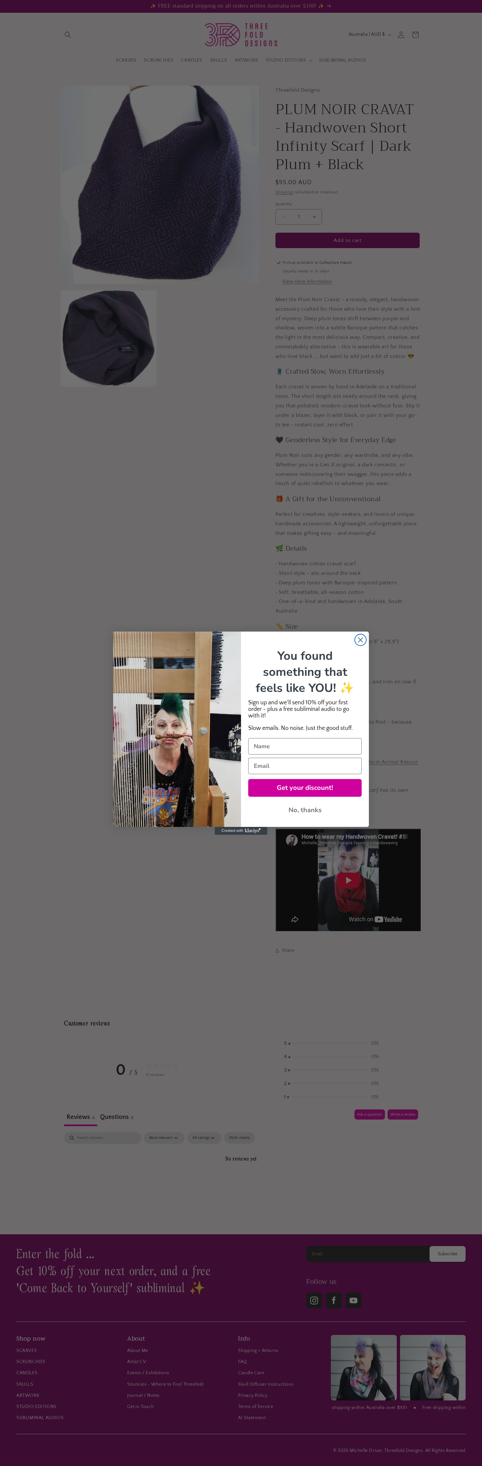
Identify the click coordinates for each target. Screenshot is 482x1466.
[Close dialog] (360, 640)
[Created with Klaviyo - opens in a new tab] (241, 831)
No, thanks (305, 810)
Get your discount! (305, 787)
